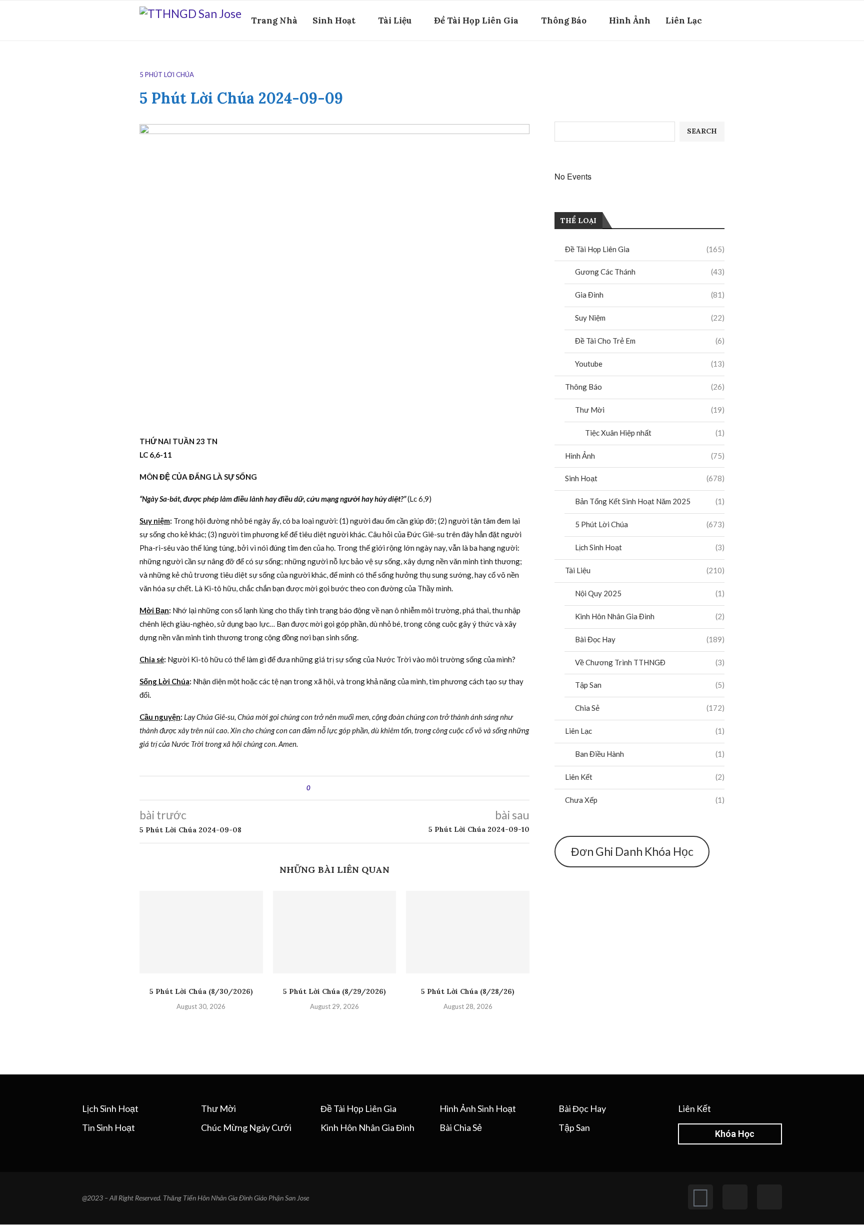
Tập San (649, 684)
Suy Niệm (649, 317)
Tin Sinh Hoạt (108, 1127)
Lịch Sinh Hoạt (649, 547)
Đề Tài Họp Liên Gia (476, 20)
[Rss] (735, 1196)
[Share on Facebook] (327, 788)
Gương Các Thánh (649, 271)
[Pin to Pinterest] (345, 788)
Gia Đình (649, 294)
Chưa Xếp (644, 799)
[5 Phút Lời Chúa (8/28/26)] (468, 932)
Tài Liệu (395, 20)
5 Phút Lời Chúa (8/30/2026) (201, 991)
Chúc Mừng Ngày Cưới (246, 1127)
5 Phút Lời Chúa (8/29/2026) (334, 991)
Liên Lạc (684, 20)
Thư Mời (649, 409)
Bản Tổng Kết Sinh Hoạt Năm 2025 (649, 501)
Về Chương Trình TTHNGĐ (649, 662)
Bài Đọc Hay (649, 639)
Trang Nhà (274, 20)
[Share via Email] (355, 788)
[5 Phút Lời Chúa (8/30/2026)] (201, 932)
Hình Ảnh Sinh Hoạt (478, 1108)
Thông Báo (563, 20)
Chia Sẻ (649, 707)
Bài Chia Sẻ (461, 1127)
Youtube (649, 363)
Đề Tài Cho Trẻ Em (649, 340)
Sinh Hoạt (334, 20)
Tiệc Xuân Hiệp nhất (654, 432)
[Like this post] (315, 788)
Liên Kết (644, 776)
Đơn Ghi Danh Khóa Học (632, 851)
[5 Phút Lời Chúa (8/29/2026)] (334, 932)
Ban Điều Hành (649, 753)
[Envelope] (769, 1196)
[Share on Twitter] (336, 788)
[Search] (719, 64)
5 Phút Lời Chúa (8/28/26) (467, 991)
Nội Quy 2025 (649, 593)
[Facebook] (704, 64)
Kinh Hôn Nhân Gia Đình (649, 616)
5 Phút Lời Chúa (649, 524)
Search (702, 131)
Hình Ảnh (629, 20)
